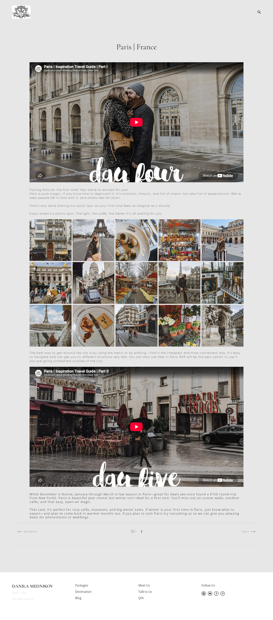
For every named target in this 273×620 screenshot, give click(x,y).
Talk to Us (145, 592)
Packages (81, 585)
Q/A (141, 598)
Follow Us (208, 585)
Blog (78, 598)
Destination (83, 592)
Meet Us (144, 585)
